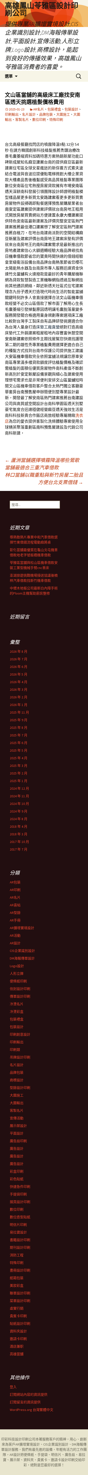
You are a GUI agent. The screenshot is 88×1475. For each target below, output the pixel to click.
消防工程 (16, 1255)
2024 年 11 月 (19, 796)
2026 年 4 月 (18, 682)
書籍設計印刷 (20, 1240)
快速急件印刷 (20, 1186)
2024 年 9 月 (18, 811)
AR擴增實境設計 (22, 928)
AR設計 (15, 943)
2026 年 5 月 (18, 674)
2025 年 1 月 (18, 781)
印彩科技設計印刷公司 (18, 1439)
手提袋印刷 (18, 1194)
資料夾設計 (18, 1331)
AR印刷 (15, 890)
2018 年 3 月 (18, 834)
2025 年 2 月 (18, 773)
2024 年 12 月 (19, 788)
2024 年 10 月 (19, 803)
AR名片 (38, 109)
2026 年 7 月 (18, 659)
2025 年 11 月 (19, 712)
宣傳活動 (16, 1118)
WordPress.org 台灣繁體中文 (31, 1409)
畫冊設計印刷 (20, 1270)
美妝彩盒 (16, 1285)
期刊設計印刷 (20, 1247)
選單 (9, 76)
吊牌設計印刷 (20, 1057)
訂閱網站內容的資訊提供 (28, 1394)
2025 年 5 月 (18, 750)
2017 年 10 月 (19, 841)
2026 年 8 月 (18, 651)
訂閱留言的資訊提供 (25, 1402)
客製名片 (22, 119)
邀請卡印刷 (18, 1339)
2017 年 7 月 (18, 849)
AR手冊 (15, 920)
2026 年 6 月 (18, 666)
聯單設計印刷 (20, 1293)
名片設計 (29, 114)
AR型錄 (15, 912)
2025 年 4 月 (18, 758)
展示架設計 (18, 1125)
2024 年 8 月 (18, 819)
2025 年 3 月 (18, 765)
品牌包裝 (46, 114)
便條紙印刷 (18, 981)
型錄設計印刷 (20, 1087)
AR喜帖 (15, 905)
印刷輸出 (12, 114)
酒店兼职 (16, 1346)
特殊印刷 (56, 119)
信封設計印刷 (20, 989)
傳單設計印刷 (20, 996)
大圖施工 (63, 114)
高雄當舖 (16, 1354)
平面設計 (16, 1133)
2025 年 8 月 (18, 727)
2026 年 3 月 (18, 689)
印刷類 (15, 1049)
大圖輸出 (16, 1103)
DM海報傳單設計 (22, 958)
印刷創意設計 (20, 1034)
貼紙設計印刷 (20, 1323)
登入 (13, 1387)
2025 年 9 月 (18, 720)
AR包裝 (15, 882)
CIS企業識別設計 (22, 950)
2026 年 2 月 (18, 697)
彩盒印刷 (16, 1171)
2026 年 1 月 (18, 705)
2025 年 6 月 (18, 743)
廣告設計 (16, 1148)
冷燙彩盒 (16, 1011)
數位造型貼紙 (20, 1217)
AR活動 (15, 935)
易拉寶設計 (18, 1232)
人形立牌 (16, 973)
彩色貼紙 (16, 1179)
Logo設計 (17, 966)
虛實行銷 (16, 1308)
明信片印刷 (18, 1224)
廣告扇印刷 (18, 1141)
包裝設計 (71, 109)
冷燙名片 (16, 1004)
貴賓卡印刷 (18, 1316)
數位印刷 (39, 119)
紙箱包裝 (16, 1278)
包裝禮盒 (54, 109)
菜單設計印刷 (20, 1301)
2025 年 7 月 (18, 735)
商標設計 (16, 1080)
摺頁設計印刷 (20, 1202)
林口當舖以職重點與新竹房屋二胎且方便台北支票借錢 (44, 478)
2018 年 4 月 (18, 826)
